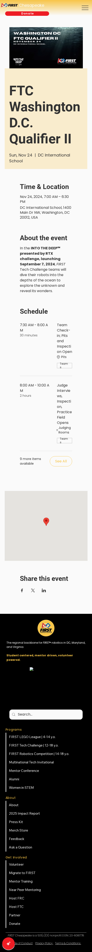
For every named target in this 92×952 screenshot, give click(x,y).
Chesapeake (31, 5)
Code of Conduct (21, 943)
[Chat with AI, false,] (8, 943)
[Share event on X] (33, 590)
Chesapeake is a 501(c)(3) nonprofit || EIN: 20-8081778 (46, 935)
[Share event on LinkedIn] (44, 590)
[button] (27, 13)
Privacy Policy (44, 943)
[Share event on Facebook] (22, 590)
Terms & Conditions (68, 943)
